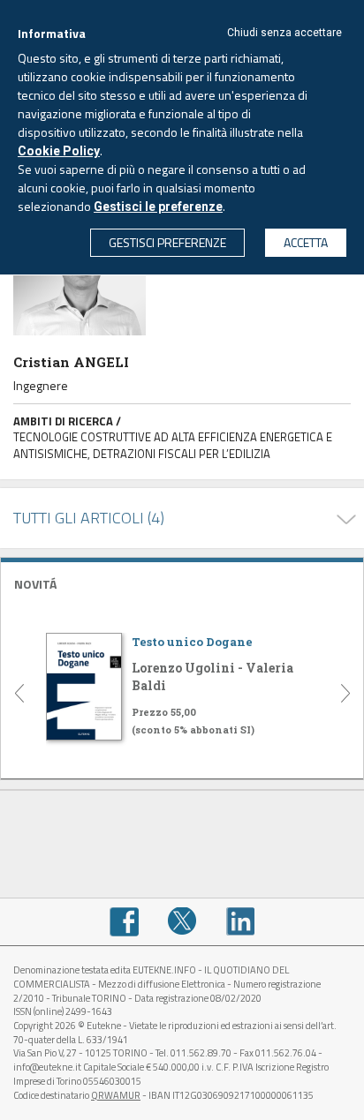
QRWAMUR (115, 1095)
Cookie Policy (59, 151)
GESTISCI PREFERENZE (167, 242)
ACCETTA (306, 242)
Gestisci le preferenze (158, 206)
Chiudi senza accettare (284, 32)
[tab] (182, 582)
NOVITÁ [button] (35, 584)
